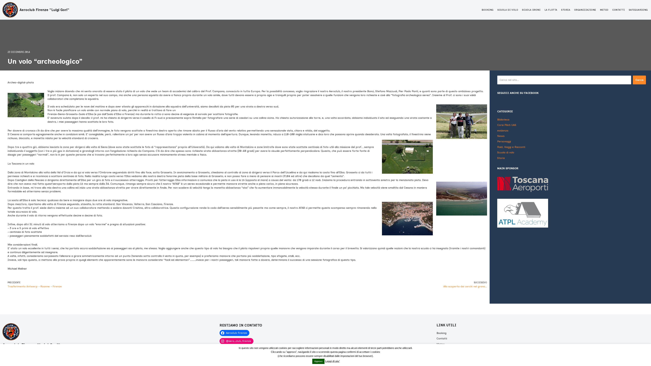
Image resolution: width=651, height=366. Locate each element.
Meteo (604, 9)
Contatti (618, 9)
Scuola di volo (507, 9)
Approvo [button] (318, 361)
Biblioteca (503, 119)
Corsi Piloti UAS (506, 125)
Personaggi (504, 141)
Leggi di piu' (332, 361)
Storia (565, 9)
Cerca (639, 80)
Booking (488, 9)
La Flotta (551, 9)
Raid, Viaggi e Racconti (511, 147)
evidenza (502, 130)
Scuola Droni (531, 9)
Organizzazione (585, 9)
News (501, 136)
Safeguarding (638, 9)
